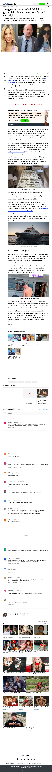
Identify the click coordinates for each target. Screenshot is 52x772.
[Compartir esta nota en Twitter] (5, 77)
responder (9, 427)
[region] (26, 515)
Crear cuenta (45, 409)
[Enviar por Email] (5, 84)
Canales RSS (6, 763)
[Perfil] (26, 756)
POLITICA (5, 6)
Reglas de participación (33, 763)
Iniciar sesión (40, 409)
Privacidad (23, 763)
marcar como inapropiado (46, 428)
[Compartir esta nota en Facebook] (5, 73)
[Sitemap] (34, 759)
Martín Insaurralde (12, 381)
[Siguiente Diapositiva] (48, 397)
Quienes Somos (12, 763)
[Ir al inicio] (10, 4)
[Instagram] (28, 759)
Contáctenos (18, 763)
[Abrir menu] (4, 4)
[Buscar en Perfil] (47, 1)
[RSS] (31, 759)
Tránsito (40, 763)
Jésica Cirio (21, 381)
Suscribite (42, 3)
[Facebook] (17, 759)
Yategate (34, 381)
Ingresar (36, 3)
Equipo (27, 763)
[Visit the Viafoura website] (46, 621)
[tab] (9, 418)
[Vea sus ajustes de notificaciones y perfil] (47, 4)
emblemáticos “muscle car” (16, 151)
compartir (41, 427)
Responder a (12, 473)
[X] (21, 759)
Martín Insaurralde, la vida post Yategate (28, 104)
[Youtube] (24, 759)
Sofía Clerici (28, 381)
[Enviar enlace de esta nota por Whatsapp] (5, 80)
